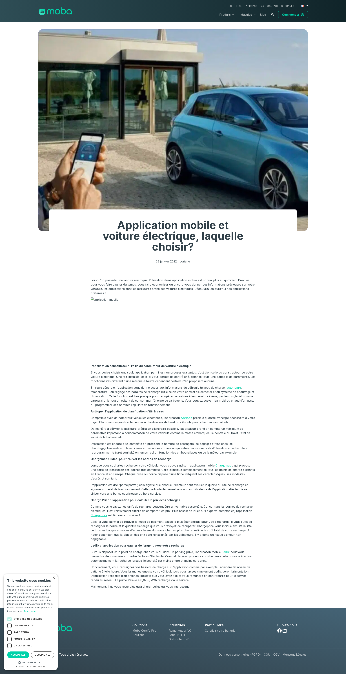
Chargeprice (99, 515)
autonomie (234, 387)
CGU (267, 654)
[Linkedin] (285, 631)
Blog (263, 14)
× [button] (53, 577)
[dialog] (31, 622)
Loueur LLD (177, 635)
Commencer (291, 14)
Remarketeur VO (180, 630)
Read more (30, 611)
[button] (30, 662)
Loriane (185, 261)
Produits (225, 14)
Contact (272, 6)
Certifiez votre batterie (220, 630)
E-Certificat (235, 6)
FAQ (262, 6)
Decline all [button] (42, 654)
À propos (251, 6)
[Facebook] (279, 630)
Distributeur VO (179, 639)
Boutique (138, 635)
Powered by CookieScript (30, 666)
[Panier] (272, 14)
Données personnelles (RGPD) (240, 654)
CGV (276, 654)
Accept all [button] (18, 654)
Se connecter (289, 6)
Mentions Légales (294, 654)
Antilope (186, 418)
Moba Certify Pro (144, 630)
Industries (245, 14)
